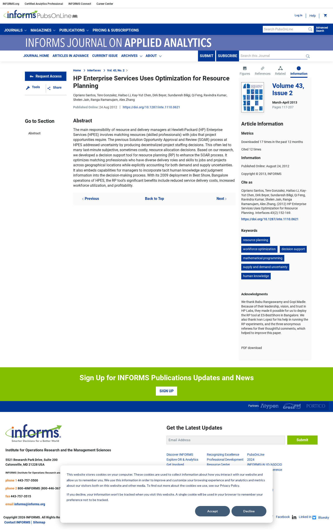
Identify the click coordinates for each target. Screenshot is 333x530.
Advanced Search (322, 29)
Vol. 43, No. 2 (115, 70)
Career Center (105, 3)
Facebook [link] (283, 517)
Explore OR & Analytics (182, 459)
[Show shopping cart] (325, 16)
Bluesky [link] (323, 517)
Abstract (34, 133)
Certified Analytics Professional (44, 3)
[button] (15, 30)
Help (312, 15)
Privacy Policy (229, 485)
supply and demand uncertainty (265, 267)
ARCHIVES (129, 56)
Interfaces (94, 70)
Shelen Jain (81, 100)
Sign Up (166, 391)
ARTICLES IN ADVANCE (71, 56)
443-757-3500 (28, 480)
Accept (212, 511)
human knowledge (256, 276)
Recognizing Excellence (223, 454)
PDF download (251, 348)
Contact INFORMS (17, 522)
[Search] (310, 29)
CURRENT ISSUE (105, 56)
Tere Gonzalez (107, 95)
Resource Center (218, 464)
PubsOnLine (255, 454)
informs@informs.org (29, 504)
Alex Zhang (127, 100)
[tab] (245, 71)
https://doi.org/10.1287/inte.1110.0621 (151, 107)
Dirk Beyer (159, 95)
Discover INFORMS (179, 454)
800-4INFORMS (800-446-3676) (40, 488)
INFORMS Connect (79, 3)
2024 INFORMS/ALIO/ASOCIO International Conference (264, 465)
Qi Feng (197, 95)
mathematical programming (262, 258)
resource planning (255, 240)
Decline (249, 511)
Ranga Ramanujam (104, 100)
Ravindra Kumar (215, 95)
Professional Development (225, 459)
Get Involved (175, 464)
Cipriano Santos (84, 95)
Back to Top (154, 198)
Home (77, 70)
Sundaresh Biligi (179, 95)
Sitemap (39, 522)
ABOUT (151, 56)
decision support (293, 249)
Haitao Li (124, 95)
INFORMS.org (11, 3)
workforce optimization (259, 249)
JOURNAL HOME (36, 56)
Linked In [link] (305, 517)
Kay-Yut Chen (141, 95)
